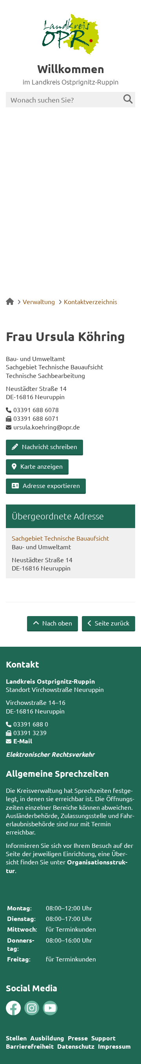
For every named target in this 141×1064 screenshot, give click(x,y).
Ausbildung (47, 1038)
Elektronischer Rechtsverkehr (50, 754)
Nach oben (56, 623)
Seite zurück (111, 623)
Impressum (114, 1046)
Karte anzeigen (41, 466)
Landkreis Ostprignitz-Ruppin (50, 681)
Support (103, 1038)
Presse (78, 1038)
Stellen (16, 1038)
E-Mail (22, 741)
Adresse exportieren (51, 485)
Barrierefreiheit (30, 1046)
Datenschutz (75, 1046)
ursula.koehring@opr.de (46, 427)
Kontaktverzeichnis (90, 301)
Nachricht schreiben (49, 446)
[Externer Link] (13, 1009)
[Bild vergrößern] (22, 1008)
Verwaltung (39, 301)
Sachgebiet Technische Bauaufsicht (60, 538)
